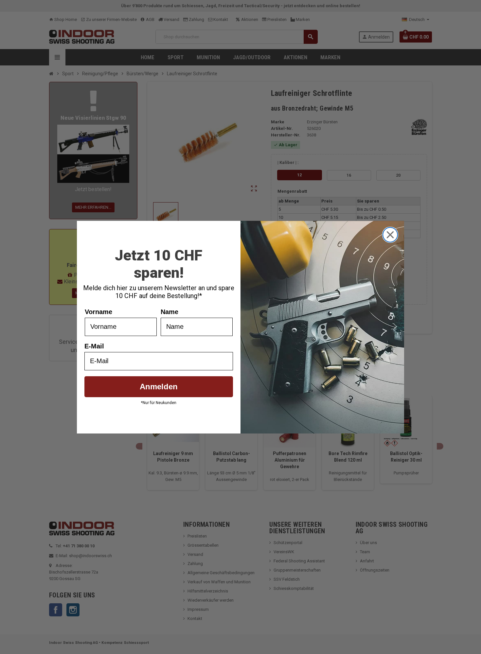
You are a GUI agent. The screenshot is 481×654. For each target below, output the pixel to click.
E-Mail (94, 346)
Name (169, 311)
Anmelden (159, 386)
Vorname (98, 311)
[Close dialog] (390, 234)
